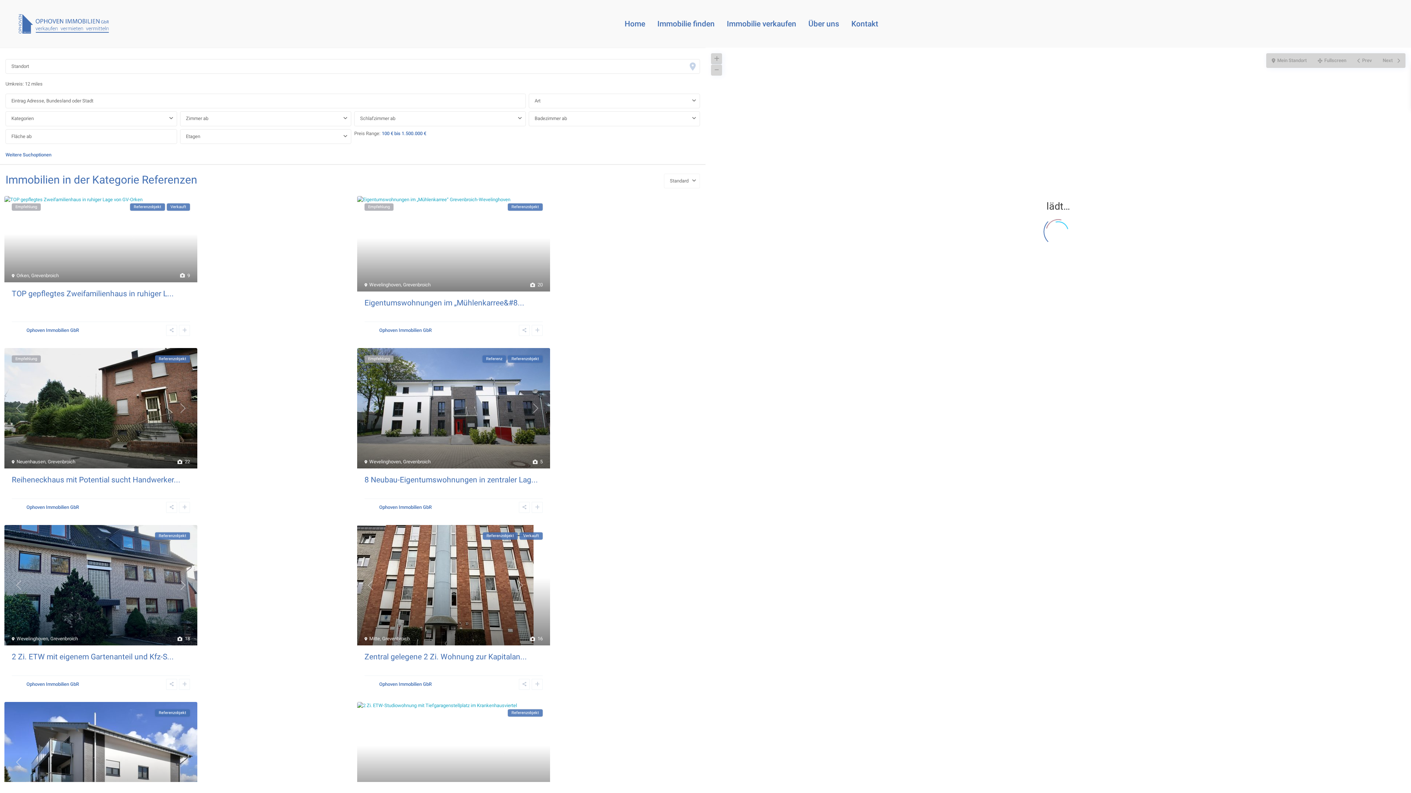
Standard (679, 181)
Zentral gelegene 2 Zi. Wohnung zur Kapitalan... (446, 656)
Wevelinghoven (385, 284)
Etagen (193, 136)
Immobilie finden (686, 23)
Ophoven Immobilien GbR (52, 330)
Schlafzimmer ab (377, 118)
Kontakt (864, 23)
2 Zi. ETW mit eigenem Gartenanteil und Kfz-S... (93, 656)
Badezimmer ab (551, 118)
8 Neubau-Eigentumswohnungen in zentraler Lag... (451, 479)
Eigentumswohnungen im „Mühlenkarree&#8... (444, 302)
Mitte (374, 638)
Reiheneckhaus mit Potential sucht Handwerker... (96, 479)
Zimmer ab (197, 118)
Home (635, 23)
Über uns (823, 23)
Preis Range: (367, 133)
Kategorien (22, 118)
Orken (23, 275)
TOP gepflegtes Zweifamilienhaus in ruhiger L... (93, 293)
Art (538, 101)
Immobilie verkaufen (761, 23)
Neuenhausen (31, 461)
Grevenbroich (45, 275)
